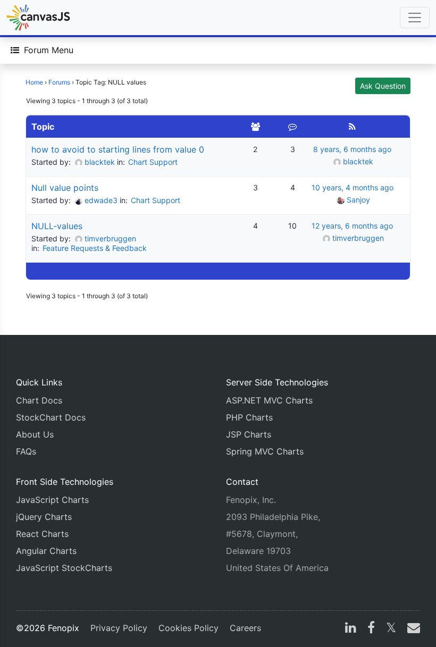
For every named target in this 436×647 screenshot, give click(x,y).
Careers (245, 628)
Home (34, 82)
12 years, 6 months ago (352, 225)
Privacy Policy (118, 628)
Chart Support (153, 161)
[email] (411, 628)
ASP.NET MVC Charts (269, 400)
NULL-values (56, 226)
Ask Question (383, 85)
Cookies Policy (188, 628)
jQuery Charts (44, 516)
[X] (391, 628)
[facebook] (371, 628)
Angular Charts (46, 550)
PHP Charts (249, 417)
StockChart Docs (51, 417)
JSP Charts (248, 434)
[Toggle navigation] (415, 17)
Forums (59, 82)
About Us (35, 434)
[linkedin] (350, 628)
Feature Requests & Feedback (95, 248)
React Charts (42, 533)
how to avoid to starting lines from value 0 (117, 149)
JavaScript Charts (52, 499)
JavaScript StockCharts (64, 567)
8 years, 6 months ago (352, 149)
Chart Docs (39, 400)
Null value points (64, 187)
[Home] (38, 17)
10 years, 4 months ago (352, 187)
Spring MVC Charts (265, 451)
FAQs (26, 451)
